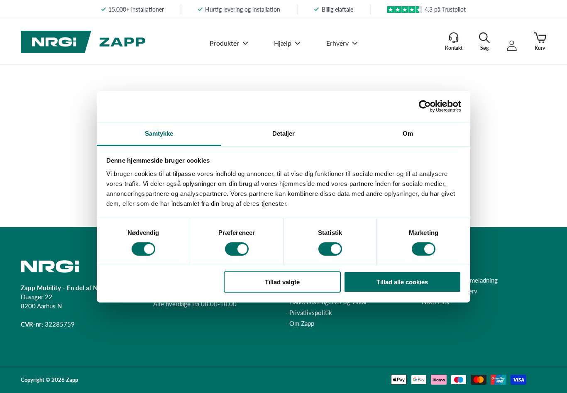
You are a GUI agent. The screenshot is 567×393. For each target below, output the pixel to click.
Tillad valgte (282, 282)
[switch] (237, 249)
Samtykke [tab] (159, 133)
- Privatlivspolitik (308, 312)
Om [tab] (408, 133)
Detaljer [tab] (283, 133)
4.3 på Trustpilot (445, 9)
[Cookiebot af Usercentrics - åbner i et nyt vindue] (425, 106)
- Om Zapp (299, 323)
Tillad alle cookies (402, 282)
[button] (229, 48)
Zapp (72, 379)
